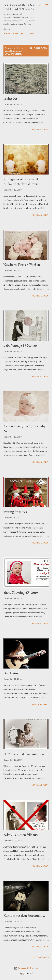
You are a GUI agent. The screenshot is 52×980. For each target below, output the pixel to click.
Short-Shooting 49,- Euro (20, 592)
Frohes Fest (10, 98)
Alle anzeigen (38, 48)
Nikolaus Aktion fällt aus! (20, 834)
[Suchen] (40, 5)
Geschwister (11, 673)
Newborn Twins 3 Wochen (21, 264)
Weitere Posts (40, 957)
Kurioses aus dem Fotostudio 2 (24, 915)
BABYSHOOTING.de (13, 33)
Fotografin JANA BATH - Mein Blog (19, 7)
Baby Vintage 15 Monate (20, 345)
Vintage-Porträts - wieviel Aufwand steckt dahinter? (20, 181)
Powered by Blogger (27, 968)
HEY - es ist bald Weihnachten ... (25, 754)
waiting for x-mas (15, 511)
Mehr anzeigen (40, 129)
